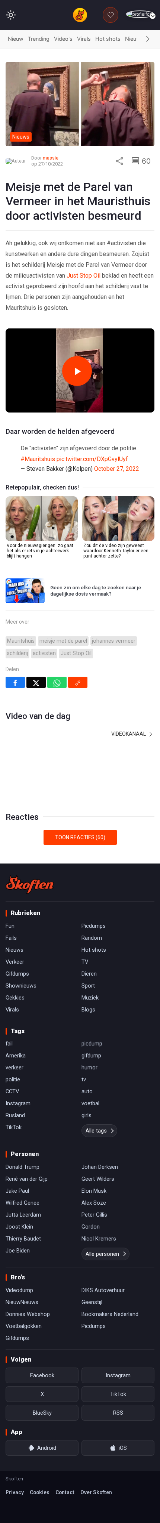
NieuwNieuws (22, 1302)
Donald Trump (22, 1167)
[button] (147, 39)
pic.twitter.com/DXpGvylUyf (92, 459)
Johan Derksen (99, 1167)
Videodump (19, 1290)
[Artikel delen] (119, 161)
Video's (63, 38)
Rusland (15, 1115)
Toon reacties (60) (80, 837)
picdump (91, 1043)
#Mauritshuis (37, 459)
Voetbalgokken (24, 1326)
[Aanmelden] (140, 14)
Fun (10, 926)
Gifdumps (17, 973)
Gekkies (15, 997)
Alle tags (96, 1130)
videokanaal (129, 734)
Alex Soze (93, 1202)
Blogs (88, 1009)
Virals (84, 38)
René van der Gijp (27, 1179)
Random (91, 938)
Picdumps (93, 926)
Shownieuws (21, 985)
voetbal (90, 1103)
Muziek (90, 997)
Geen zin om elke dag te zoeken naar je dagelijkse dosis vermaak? (95, 590)
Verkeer (15, 961)
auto (87, 1091)
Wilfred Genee (22, 1202)
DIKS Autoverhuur (103, 1290)
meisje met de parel (63, 641)
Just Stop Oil (83, 275)
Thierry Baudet (23, 1238)
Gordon (90, 1226)
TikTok (14, 1127)
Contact (64, 1492)
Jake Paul (17, 1190)
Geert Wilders (97, 1179)
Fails (11, 938)
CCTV (12, 1091)
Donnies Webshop (28, 1314)
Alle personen (102, 1254)
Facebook (42, 1375)
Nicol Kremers (98, 1238)
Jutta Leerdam (23, 1214)
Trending (38, 38)
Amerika (16, 1055)
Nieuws (134, 38)
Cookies (39, 1492)
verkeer (14, 1067)
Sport (88, 985)
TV (84, 961)
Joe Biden (18, 1250)
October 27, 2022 (116, 468)
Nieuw (15, 38)
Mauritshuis (21, 641)
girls (86, 1115)
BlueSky (42, 1412)
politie (13, 1079)
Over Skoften (96, 1492)
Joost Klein (19, 1226)
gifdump (91, 1055)
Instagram (18, 1103)
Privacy (15, 1492)
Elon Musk (93, 1190)
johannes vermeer (113, 641)
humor (89, 1067)
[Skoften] (30, 884)
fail (9, 1043)
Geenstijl (91, 1302)
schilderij (17, 653)
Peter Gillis (94, 1214)
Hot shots (108, 38)
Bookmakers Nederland (109, 1314)
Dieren (89, 973)
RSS (118, 1412)
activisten (44, 653)
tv (83, 1079)
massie (50, 158)
